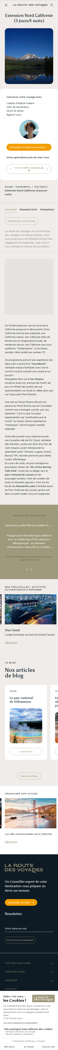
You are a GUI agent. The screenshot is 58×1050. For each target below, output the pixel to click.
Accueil (9, 186)
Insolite (13, 691)
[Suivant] (47, 169)
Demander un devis (19, 902)
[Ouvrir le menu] (6, 5)
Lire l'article (26, 751)
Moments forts (28, 209)
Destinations (23, 186)
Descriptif (11, 209)
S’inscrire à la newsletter (20, 940)
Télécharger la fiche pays (22, 221)
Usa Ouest (40, 186)
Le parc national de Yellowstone (21, 700)
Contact (11, 989)
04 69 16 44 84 (14, 110)
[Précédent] (11, 169)
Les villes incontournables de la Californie (28, 834)
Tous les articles (29, 776)
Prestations (47, 209)
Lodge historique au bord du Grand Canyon (30, 634)
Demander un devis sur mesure (27, 147)
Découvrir (11, 642)
